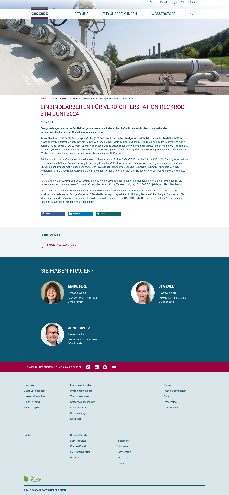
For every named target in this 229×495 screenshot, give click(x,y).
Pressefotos (170, 402)
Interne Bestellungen (81, 390)
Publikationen (171, 407)
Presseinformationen (174, 390)
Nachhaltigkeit (32, 407)
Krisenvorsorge (78, 413)
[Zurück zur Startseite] (39, 15)
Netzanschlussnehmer (82, 402)
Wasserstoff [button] (163, 14)
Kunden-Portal (78, 446)
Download (75, 418)
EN (182, 2)
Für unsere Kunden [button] (120, 14)
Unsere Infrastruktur (34, 396)
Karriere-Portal (78, 440)
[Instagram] (88, 367)
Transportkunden (79, 396)
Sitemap (121, 463)
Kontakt (164, 2)
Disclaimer (123, 446)
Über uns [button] (80, 14)
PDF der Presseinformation (62, 245)
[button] (53, 214)
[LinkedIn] (97, 367)
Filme (166, 396)
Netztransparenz (79, 407)
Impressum (123, 440)
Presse (153, 2)
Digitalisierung (32, 402)
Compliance (123, 457)
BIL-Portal (75, 457)
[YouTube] (114, 367)
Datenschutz (124, 451)
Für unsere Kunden (81, 385)
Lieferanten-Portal (80, 451)
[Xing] (105, 367)
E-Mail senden (75, 301)
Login (174, 2)
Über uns (29, 385)
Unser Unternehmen (34, 390)
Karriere (194, 2)
